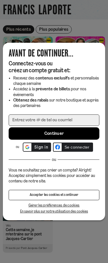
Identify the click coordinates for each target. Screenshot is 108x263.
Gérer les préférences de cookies (54, 205)
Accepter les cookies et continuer (54, 195)
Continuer (54, 133)
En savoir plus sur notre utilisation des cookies (54, 211)
